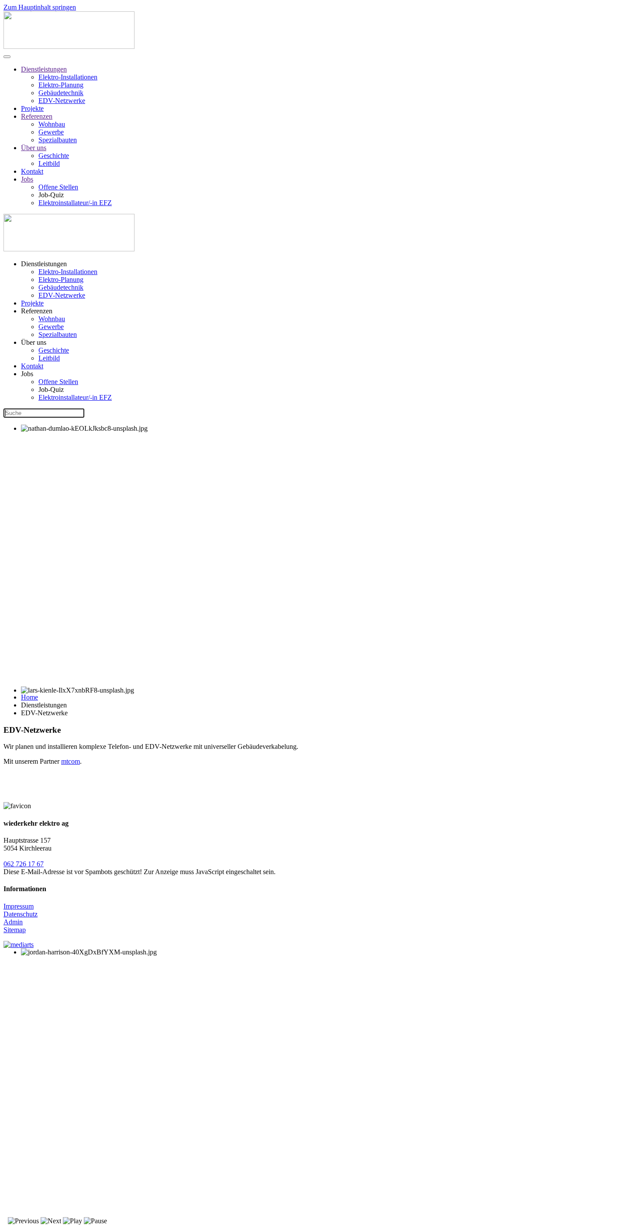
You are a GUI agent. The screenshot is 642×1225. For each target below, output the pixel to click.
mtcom (70, 761)
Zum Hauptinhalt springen (39, 7)
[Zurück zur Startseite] (69, 46)
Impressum (18, 906)
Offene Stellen (58, 187)
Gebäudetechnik (60, 92)
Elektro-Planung (60, 85)
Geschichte (53, 155)
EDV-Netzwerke (61, 100)
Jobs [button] (27, 373)
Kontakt (32, 171)
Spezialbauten (57, 140)
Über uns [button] (33, 342)
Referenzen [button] (36, 311)
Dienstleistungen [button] (44, 264)
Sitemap (14, 929)
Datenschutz (20, 914)
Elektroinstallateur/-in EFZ (75, 202)
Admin (13, 922)
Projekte (32, 108)
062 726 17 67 (23, 864)
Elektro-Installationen (67, 77)
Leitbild (49, 163)
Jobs (27, 179)
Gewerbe (51, 132)
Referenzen (36, 116)
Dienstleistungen (44, 69)
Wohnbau (51, 124)
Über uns (33, 147)
